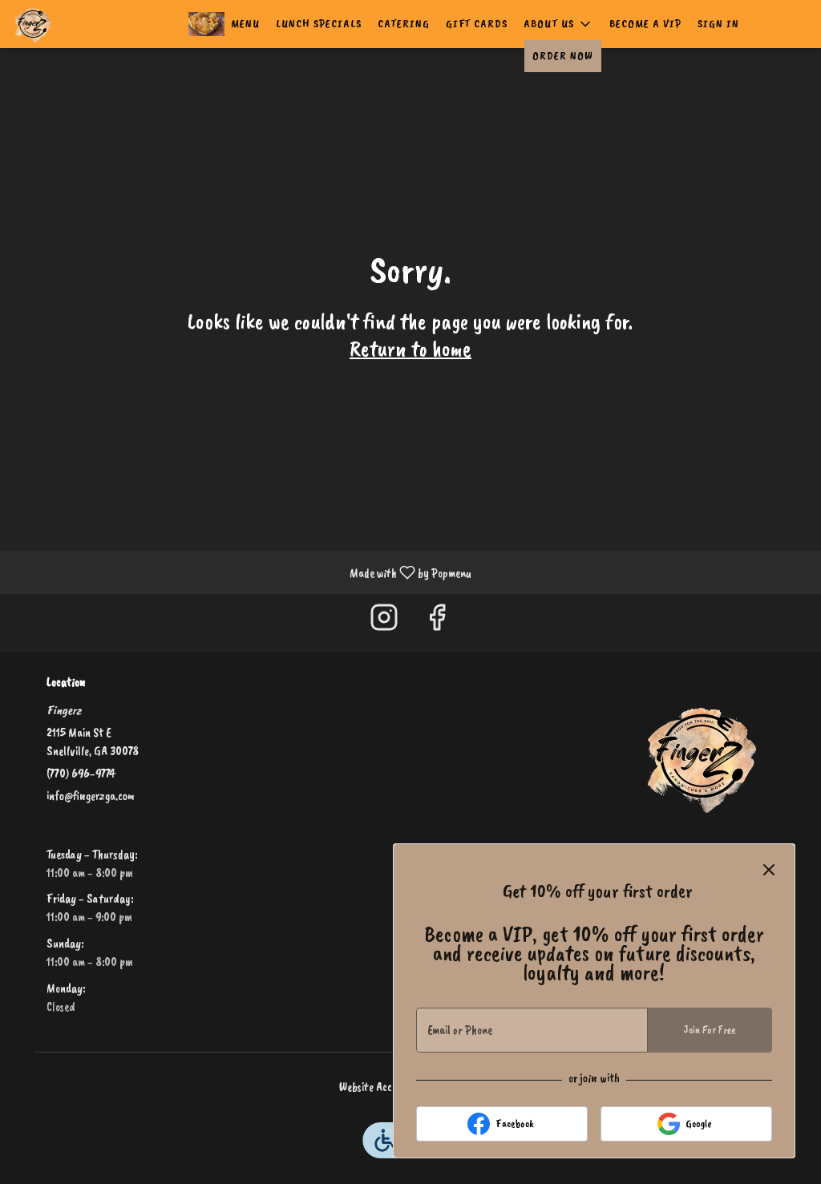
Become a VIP (645, 23)
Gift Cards (477, 23)
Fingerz (701, 756)
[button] (558, 24)
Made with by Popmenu (241, 572)
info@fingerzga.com (91, 796)
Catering (404, 23)
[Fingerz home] (85, 24)
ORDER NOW (562, 55)
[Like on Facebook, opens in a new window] (437, 622)
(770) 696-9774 (81, 774)
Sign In (718, 23)
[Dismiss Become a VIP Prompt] (769, 870)
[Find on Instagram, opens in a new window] (384, 622)
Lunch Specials (319, 23)
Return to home (410, 348)
